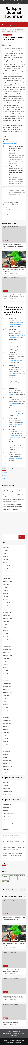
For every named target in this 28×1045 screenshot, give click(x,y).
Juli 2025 (5, 587)
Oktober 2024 (6, 615)
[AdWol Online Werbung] (10, 143)
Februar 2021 (6, 751)
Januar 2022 (6, 717)
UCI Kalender (5, 478)
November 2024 (7, 612)
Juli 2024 (5, 624)
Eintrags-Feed (6, 788)
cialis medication (14, 403)
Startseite (5, 1)
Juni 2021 (5, 738)
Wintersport (6, 807)
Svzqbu (11, 452)
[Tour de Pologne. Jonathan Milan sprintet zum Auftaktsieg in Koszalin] (14, 285)
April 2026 (5, 559)
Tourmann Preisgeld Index (11, 823)
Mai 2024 (5, 630)
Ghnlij (10, 429)
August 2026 (6, 547)
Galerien (5, 826)
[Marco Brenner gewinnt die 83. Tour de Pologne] (14, 259)
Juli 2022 (5, 698)
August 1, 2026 (13, 1024)
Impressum (19, 3)
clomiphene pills (18, 447)
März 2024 (6, 636)
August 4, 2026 (13, 298)
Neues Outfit (5, 472)
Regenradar (5, 475)
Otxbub (11, 442)
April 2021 (5, 745)
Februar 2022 (6, 714)
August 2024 (6, 621)
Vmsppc (11, 329)
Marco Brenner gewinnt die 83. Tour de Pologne (13, 495)
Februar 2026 (6, 565)
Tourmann (6, 42)
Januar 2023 (6, 680)
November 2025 (7, 575)
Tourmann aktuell (7, 804)
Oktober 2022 (6, 689)
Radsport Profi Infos (11, 3)
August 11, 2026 (13, 273)
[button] (3, 24)
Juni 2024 (5, 627)
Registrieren (6, 782)
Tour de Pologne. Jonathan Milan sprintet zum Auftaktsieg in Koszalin (13, 500)
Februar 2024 (6, 640)
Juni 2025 (5, 590)
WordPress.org (7, 794)
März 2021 (6, 748)
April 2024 (5, 633)
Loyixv (10, 397)
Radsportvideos (12, 1)
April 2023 (5, 670)
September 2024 (7, 618)
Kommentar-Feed (7, 791)
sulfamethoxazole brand (15, 360)
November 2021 (7, 723)
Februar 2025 (6, 602)
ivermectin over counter (15, 384)
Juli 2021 (5, 735)
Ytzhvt (10, 408)
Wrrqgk (11, 342)
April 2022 (5, 708)
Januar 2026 (6, 569)
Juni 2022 (5, 701)
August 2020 (6, 769)
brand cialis (17, 413)
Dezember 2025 (7, 572)
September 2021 (7, 729)
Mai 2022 (5, 704)
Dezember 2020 (7, 757)
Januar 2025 (6, 606)
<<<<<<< (11, 139)
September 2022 (7, 692)
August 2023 (6, 658)
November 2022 (7, 686)
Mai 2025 (5, 593)
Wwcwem (12, 418)
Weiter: (12, 215)
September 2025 (7, 581)
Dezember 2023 (7, 646)
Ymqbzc (11, 318)
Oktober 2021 (6, 726)
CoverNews (9, 1042)
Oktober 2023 (6, 652)
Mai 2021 (5, 741)
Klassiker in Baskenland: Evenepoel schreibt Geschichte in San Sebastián (12, 505)
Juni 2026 (5, 553)
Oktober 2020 (6, 763)
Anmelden (5, 785)
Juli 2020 (5, 772)
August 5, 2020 (13, 42)
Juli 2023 (5, 661)
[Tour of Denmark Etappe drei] (14, 1012)
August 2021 (6, 732)
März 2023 (6, 674)
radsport (10, 35)
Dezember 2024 (7, 609)
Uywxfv (11, 378)
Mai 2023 (5, 667)
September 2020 (7, 766)
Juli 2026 (5, 550)
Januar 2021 (6, 754)
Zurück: (13, 208)
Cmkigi (11, 352)
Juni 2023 (5, 664)
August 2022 (6, 695)
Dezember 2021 (7, 720)
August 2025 (6, 584)
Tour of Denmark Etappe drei (10, 509)
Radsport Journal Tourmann (14, 12)
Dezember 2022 (7, 683)
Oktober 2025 (6, 578)
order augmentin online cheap (17, 348)
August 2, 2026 (13, 999)
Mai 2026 (5, 556)
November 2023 (7, 649)
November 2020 (7, 760)
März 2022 (6, 711)
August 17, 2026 (13, 248)
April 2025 (5, 596)
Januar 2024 (6, 643)
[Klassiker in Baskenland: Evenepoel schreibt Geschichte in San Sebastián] (14, 986)
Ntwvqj (11, 365)
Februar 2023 (6, 677)
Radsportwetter (21, 1)
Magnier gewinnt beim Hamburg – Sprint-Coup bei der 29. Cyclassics (14, 490)
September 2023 (7, 655)
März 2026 (6, 562)
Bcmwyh (11, 388)
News (4, 35)
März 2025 (6, 599)
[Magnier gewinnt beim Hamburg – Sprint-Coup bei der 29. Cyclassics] (14, 234)
